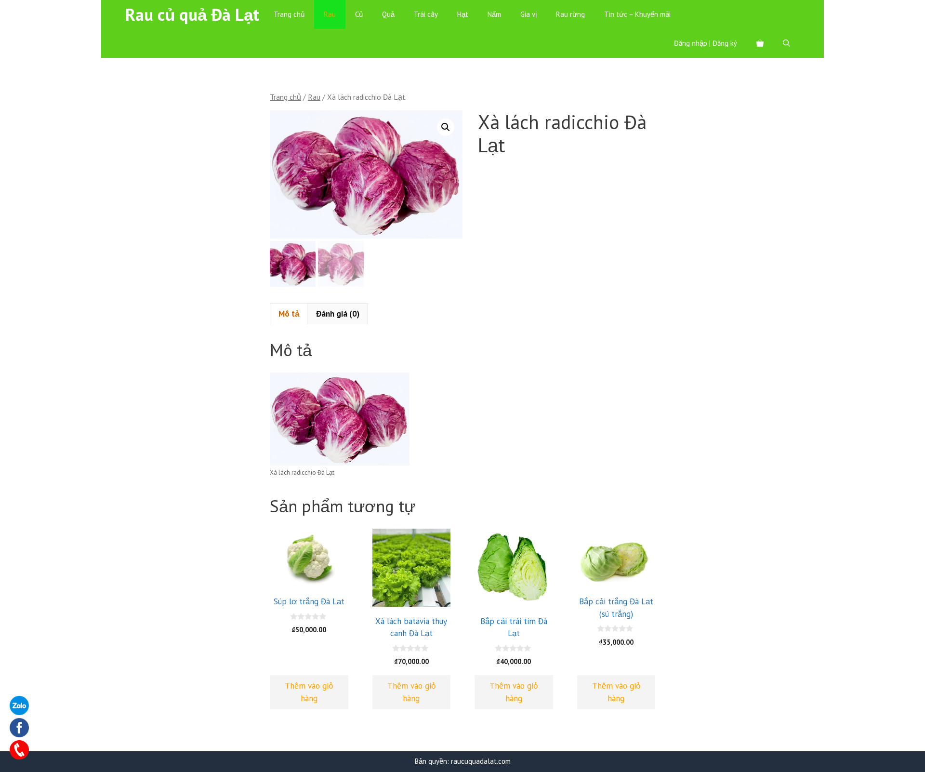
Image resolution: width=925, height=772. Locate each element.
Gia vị (528, 14)
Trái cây (426, 14)
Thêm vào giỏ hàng (309, 692)
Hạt (462, 14)
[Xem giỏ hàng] (760, 43)
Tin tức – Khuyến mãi (637, 14)
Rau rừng (570, 14)
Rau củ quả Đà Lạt (192, 14)
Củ (359, 14)
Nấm (494, 14)
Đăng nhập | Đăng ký (705, 43)
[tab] (289, 313)
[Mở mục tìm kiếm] (786, 43)
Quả (388, 14)
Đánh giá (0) (337, 313)
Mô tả (288, 313)
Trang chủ (289, 14)
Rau (330, 14)
